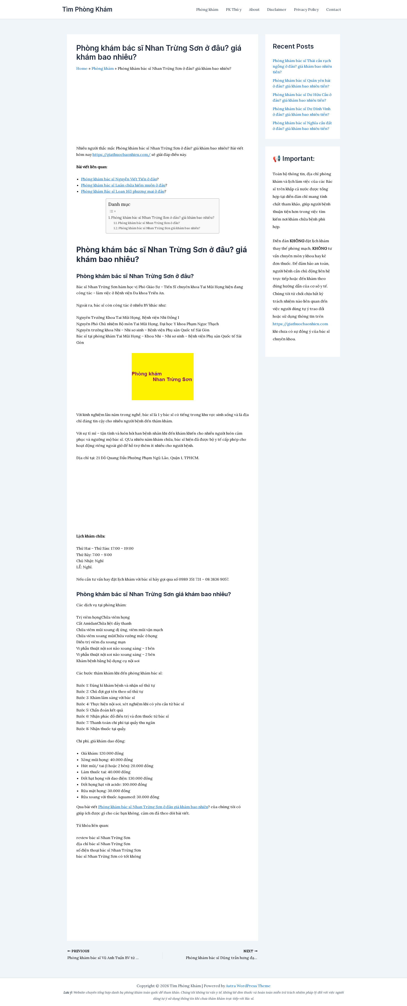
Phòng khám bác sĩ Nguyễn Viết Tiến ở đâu (119, 179)
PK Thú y (233, 9)
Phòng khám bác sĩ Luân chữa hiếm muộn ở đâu (123, 185)
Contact (333, 9)
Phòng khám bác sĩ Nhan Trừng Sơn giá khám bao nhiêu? (159, 228)
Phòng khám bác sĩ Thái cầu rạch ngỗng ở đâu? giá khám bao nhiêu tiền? (302, 66)
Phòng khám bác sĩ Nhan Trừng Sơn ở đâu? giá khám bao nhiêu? (162, 217)
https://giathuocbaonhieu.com (300, 323)
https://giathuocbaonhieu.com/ (122, 154)
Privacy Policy (306, 9)
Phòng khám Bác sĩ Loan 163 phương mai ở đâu (122, 191)
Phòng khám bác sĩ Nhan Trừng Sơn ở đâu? (149, 223)
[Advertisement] (162, 112)
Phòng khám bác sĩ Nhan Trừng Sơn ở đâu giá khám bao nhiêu (153, 806)
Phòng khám (207, 9)
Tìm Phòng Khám (87, 9)
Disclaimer (276, 9)
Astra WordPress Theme (248, 985)
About (254, 9)
